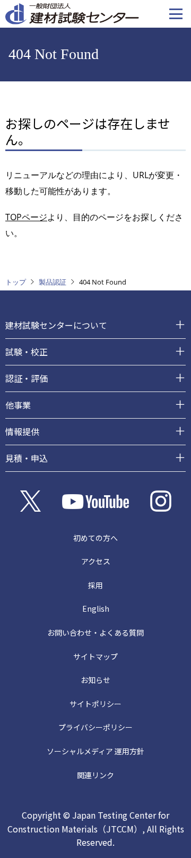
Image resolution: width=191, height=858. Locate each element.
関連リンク (95, 775)
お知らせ (95, 679)
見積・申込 (26, 458)
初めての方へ (95, 537)
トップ (15, 282)
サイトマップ (95, 656)
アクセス (95, 561)
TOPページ (26, 217)
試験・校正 (26, 351)
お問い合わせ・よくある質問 (95, 632)
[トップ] (72, 13)
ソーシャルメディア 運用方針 (95, 751)
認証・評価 (26, 378)
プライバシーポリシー (95, 727)
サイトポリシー (95, 703)
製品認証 (52, 282)
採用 (95, 585)
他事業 (18, 404)
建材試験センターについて (56, 325)
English (95, 608)
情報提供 (22, 431)
